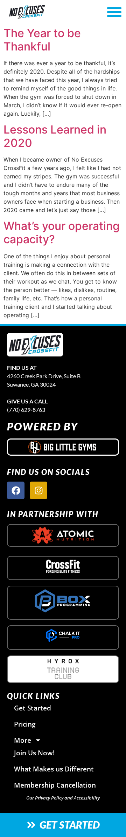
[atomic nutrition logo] (63, 535)
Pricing (25, 724)
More (22, 740)
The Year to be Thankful (42, 39)
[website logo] (44, 12)
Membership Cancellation (55, 785)
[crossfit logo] (63, 566)
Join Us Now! (34, 752)
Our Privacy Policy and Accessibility (63, 798)
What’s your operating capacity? (62, 232)
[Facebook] (15, 490)
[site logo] (35, 345)
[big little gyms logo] (62, 447)
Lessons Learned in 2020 (55, 136)
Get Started (32, 708)
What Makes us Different (54, 769)
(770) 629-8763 (26, 409)
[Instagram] (38, 490)
